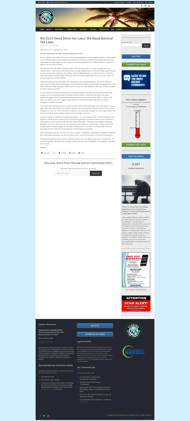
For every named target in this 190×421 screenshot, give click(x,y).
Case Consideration (138, 2)
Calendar (128, 2)
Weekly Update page (47, 389)
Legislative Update (119, 2)
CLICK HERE (83, 402)
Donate (151, 2)
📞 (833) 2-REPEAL (41, 2)
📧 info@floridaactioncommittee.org (57, 2)
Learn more (125, 102)
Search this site (126, 42)
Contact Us (104, 29)
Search (146, 46)
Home (42, 29)
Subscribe (96, 173)
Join (146, 2)
